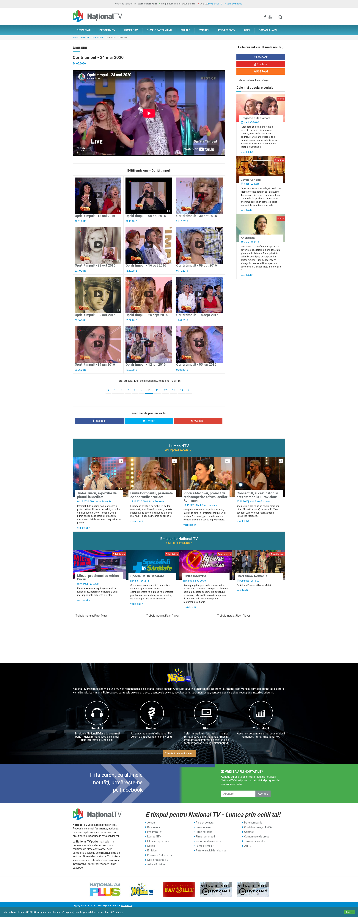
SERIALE (185, 30)
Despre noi (153, 827)
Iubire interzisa (194, 576)
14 (181, 390)
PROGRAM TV (107, 30)
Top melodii (261, 728)
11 (157, 390)
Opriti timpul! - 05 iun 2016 (196, 364)
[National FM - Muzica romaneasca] (142, 889)
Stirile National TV (157, 859)
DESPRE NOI (84, 30)
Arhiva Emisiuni (156, 864)
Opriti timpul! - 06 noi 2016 (145, 216)
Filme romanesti (205, 836)
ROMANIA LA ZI (268, 30)
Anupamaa (248, 238)
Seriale (151, 845)
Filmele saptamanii (158, 841)
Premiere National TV (159, 855)
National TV (126, 905)
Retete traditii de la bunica (211, 850)
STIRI (247, 30)
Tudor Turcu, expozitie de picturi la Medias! (97, 495)
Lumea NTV (154, 836)
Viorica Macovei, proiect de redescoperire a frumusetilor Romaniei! (205, 496)
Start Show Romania (100, 501)
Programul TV (215, 3)
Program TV (154, 831)
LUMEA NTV (131, 30)
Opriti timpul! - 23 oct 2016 (95, 265)
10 (148, 390)
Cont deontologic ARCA (258, 827)
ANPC (247, 845)
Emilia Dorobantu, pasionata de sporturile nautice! (151, 495)
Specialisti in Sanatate (147, 576)
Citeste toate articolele (178, 753)
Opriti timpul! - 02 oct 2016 (95, 315)
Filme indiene (203, 827)
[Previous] (108, 390)
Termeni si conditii (255, 841)
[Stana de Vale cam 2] (253, 889)
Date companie (234, 3)
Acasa (75, 38)
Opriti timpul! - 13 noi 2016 (95, 216)
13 (173, 390)
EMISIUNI (204, 30)
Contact (249, 831)
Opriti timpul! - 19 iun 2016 (95, 364)
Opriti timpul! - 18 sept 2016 (197, 315)
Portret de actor (205, 822)
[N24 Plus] (105, 889)
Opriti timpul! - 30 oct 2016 (196, 216)
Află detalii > (116, 912)
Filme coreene (204, 831)
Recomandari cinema (208, 841)
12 (165, 390)
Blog (206, 728)
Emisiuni (85, 38)
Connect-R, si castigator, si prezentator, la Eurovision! (257, 495)
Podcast (151, 728)
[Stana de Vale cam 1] (216, 889)
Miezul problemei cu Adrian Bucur (98, 577)
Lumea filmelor (204, 845)
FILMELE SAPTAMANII (159, 30)
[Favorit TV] (179, 889)
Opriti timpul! (97, 38)
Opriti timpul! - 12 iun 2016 (145, 364)
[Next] (189, 390)
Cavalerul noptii (251, 179)
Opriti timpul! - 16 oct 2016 (145, 265)
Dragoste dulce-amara (255, 118)
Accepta (350, 912)
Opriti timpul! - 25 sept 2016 (146, 315)
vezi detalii (246, 152)
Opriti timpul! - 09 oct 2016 (196, 265)
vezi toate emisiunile (178, 542)
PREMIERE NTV (226, 30)
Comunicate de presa (256, 836)
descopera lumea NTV (178, 450)
